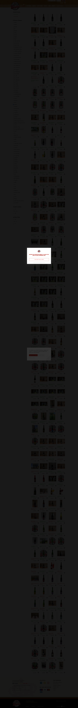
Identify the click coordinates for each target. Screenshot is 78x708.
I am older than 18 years (39, 259)
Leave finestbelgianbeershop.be (39, 262)
